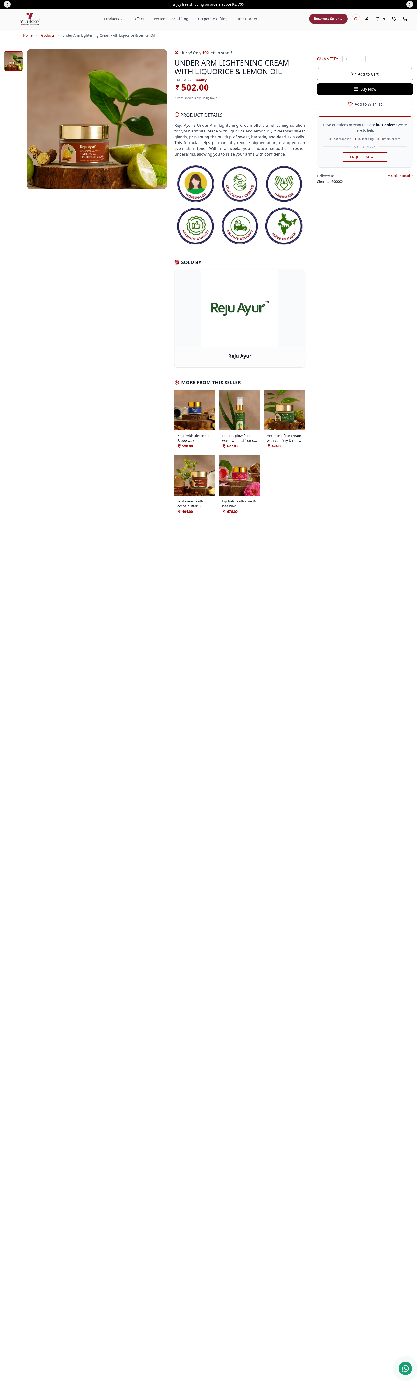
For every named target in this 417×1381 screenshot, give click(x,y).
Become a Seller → (328, 18)
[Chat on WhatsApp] (405, 1368)
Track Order (247, 18)
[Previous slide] (7, 4)
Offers (138, 18)
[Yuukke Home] (30, 19)
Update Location (402, 176)
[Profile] (366, 18)
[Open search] (356, 18)
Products (111, 18)
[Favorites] (394, 18)
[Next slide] (409, 4)
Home (28, 35)
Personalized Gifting (171, 18)
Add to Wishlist (368, 104)
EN (383, 18)
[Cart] (405, 18)
